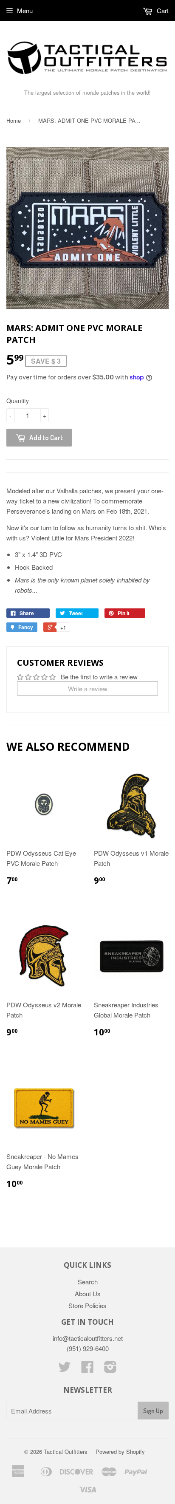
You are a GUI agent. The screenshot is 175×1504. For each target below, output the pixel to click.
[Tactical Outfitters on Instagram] (110, 1369)
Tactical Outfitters (66, 1451)
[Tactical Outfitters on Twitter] (64, 1369)
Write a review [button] (87, 688)
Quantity (17, 400)
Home (13, 120)
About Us (88, 1293)
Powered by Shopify (120, 1451)
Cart (162, 10)
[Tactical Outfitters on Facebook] (87, 1369)
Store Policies (87, 1305)
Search (88, 1281)
